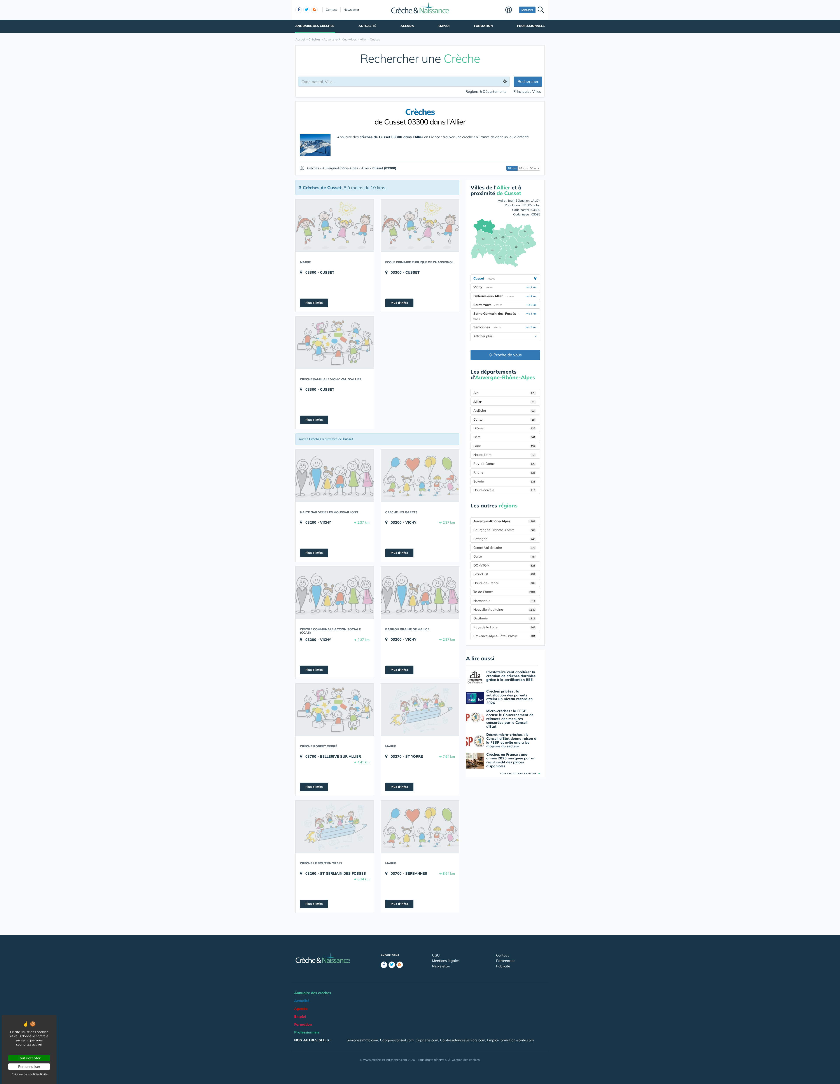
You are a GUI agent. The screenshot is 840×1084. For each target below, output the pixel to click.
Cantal (504, 419)
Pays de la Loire (504, 627)
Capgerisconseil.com (397, 1040)
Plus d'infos (314, 303)
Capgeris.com (427, 1040)
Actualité (367, 26)
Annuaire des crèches (314, 26)
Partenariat (505, 960)
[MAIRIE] (335, 225)
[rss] (314, 10)
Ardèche (504, 410)
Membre (511, 10)
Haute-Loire (504, 455)
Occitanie (504, 618)
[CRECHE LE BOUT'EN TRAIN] (335, 827)
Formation (483, 26)
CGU (436, 955)
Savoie (504, 481)
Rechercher (528, 81)
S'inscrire (527, 9)
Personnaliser (29, 1066)
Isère (504, 437)
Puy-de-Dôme (504, 464)
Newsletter (351, 10)
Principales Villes (527, 91)
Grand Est (504, 574)
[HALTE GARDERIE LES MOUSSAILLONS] (335, 475)
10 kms (512, 168)
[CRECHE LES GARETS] (420, 475)
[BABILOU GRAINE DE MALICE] (420, 592)
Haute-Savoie (504, 490)
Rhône (504, 472)
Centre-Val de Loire (504, 547)
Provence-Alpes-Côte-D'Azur (504, 636)
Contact (331, 10)
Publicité (503, 966)
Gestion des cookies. (466, 1060)
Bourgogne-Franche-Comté (504, 530)
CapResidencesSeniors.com (462, 1040)
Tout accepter (29, 1058)
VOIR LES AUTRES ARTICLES (520, 773)
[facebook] (298, 10)
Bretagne (504, 539)
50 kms (534, 168)
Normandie (504, 601)
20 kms (523, 168)
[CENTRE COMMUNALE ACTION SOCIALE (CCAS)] (335, 592)
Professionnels (531, 26)
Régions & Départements (486, 91)
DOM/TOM (504, 565)
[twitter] (306, 10)
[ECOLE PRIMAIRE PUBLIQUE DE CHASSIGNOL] (420, 225)
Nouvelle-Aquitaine (504, 609)
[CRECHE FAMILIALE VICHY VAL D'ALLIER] (335, 342)
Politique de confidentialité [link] (29, 1074)
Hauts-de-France (504, 583)
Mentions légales (446, 960)
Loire (504, 446)
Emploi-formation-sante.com (510, 1040)
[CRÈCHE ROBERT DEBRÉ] (335, 710)
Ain (504, 393)
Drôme (504, 428)
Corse (504, 556)
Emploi (444, 26)
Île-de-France (504, 592)
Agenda (407, 26)
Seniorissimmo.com (362, 1040)
